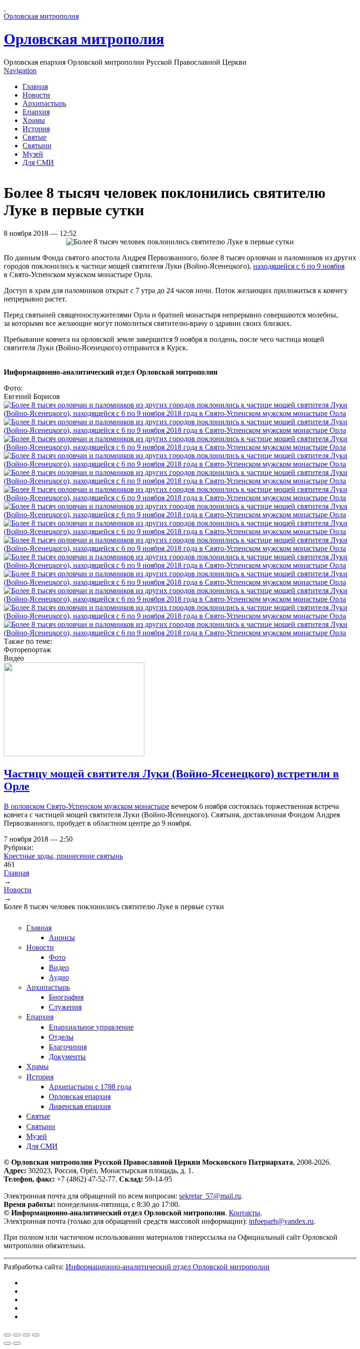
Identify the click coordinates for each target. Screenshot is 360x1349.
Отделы (61, 1037)
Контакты (244, 1213)
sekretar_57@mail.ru (210, 1196)
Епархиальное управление (91, 1027)
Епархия (36, 112)
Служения (65, 1007)
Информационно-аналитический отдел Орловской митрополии (168, 1267)
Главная (35, 86)
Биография (66, 997)
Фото (57, 957)
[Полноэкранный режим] (26, 1335)
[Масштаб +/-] (35, 1335)
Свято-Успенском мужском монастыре (107, 806)
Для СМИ (38, 162)
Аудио (59, 977)
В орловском (25, 806)
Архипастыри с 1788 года (90, 1087)
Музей (32, 154)
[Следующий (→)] (17, 1343)
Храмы (33, 120)
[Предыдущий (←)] (7, 1343)
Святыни (37, 146)
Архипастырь (44, 103)
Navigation (20, 71)
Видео (59, 968)
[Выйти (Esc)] (7, 1335)
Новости (36, 95)
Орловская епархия (80, 1096)
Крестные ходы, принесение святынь (63, 856)
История (36, 129)
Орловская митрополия (84, 38)
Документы (67, 1057)
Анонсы (62, 938)
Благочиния (68, 1047)
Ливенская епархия (80, 1106)
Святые (34, 137)
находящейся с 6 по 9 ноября (299, 266)
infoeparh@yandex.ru (281, 1221)
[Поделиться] (17, 1335)
